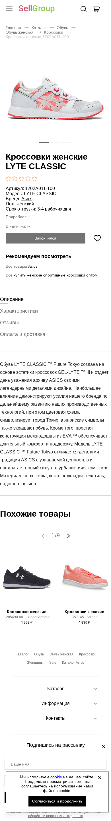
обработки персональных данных (55, 816)
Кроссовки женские (26, 612)
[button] (44, 535)
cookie (56, 777)
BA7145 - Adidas (84, 617)
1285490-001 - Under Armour (27, 617)
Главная (13, 27)
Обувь (62, 27)
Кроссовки (53, 32)
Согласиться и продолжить (57, 801)
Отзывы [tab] (9, 322)
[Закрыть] (100, 777)
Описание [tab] (12, 299)
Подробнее (16, 216)
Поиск (84, 9)
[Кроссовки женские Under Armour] (27, 580)
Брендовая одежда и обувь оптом (36, 9)
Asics (26, 198)
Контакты (55, 718)
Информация (56, 703)
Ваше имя (20, 764)
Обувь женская (20, 32)
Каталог (39, 27)
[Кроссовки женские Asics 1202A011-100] (55, 99)
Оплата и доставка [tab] (22, 334)
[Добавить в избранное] (97, 238)
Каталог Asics (73, 663)
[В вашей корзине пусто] (96, 9)
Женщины (35, 663)
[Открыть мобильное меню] (9, 9)
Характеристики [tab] (19, 311)
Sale (52, 663)
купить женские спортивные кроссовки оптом (56, 275)
